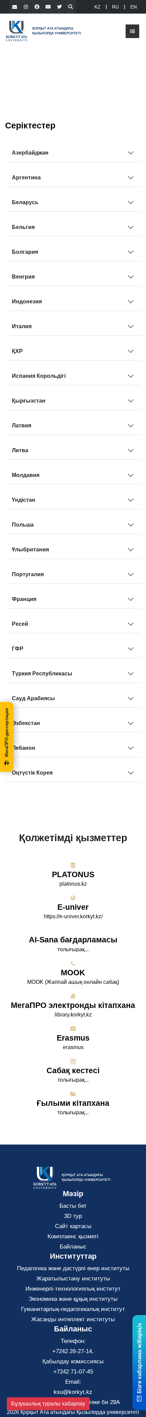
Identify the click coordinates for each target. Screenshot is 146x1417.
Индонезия (27, 301)
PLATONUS (73, 874)
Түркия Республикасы (42, 673)
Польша (23, 525)
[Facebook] (37, 7)
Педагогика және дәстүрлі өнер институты (73, 1268)
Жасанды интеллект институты (73, 1319)
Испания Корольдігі (39, 376)
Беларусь (25, 202)
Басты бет (73, 1206)
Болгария (25, 252)
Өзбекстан (26, 723)
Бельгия (23, 227)
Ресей (20, 624)
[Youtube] (48, 7)
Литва (20, 450)
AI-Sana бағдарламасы (73, 939)
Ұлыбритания (30, 549)
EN (133, 7)
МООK (73, 972)
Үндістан (23, 500)
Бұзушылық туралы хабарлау (48, 1403)
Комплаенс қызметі (73, 1236)
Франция (24, 599)
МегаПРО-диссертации (6, 732)
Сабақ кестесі (73, 1070)
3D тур (73, 1216)
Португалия (28, 574)
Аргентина (26, 177)
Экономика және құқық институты (73, 1299)
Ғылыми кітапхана (73, 1103)
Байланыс (73, 1246)
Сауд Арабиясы (33, 698)
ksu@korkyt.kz (73, 1392)
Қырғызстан (28, 401)
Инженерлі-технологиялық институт (73, 1289)
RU (115, 7)
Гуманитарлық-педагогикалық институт (73, 1309)
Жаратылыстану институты (73, 1278)
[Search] (70, 7)
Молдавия (25, 475)
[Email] (14, 7)
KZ (97, 7)
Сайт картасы (73, 1226)
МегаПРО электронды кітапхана (73, 1005)
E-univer (73, 907)
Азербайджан (30, 153)
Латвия (21, 425)
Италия (22, 326)
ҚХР (17, 351)
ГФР (17, 649)
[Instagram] (25, 7)
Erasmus (73, 1037)
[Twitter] (59, 7)
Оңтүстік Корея (32, 773)
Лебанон (23, 748)
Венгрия (23, 277)
